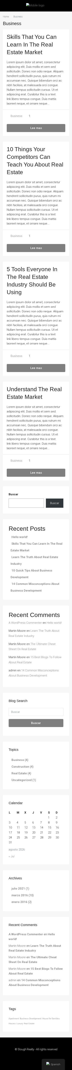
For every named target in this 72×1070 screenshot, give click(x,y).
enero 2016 (19, 902)
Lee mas (36, 128)
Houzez (12, 1023)
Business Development (30, 1018)
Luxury (20, 1023)
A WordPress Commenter (25, 622)
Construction (20, 766)
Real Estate (19, 773)
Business (16, 116)
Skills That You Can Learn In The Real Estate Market (32, 44)
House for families (51, 1018)
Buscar (13, 494)
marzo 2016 (20, 895)
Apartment (14, 1018)
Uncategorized (22, 780)
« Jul (11, 856)
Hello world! (20, 537)
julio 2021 (18, 888)
